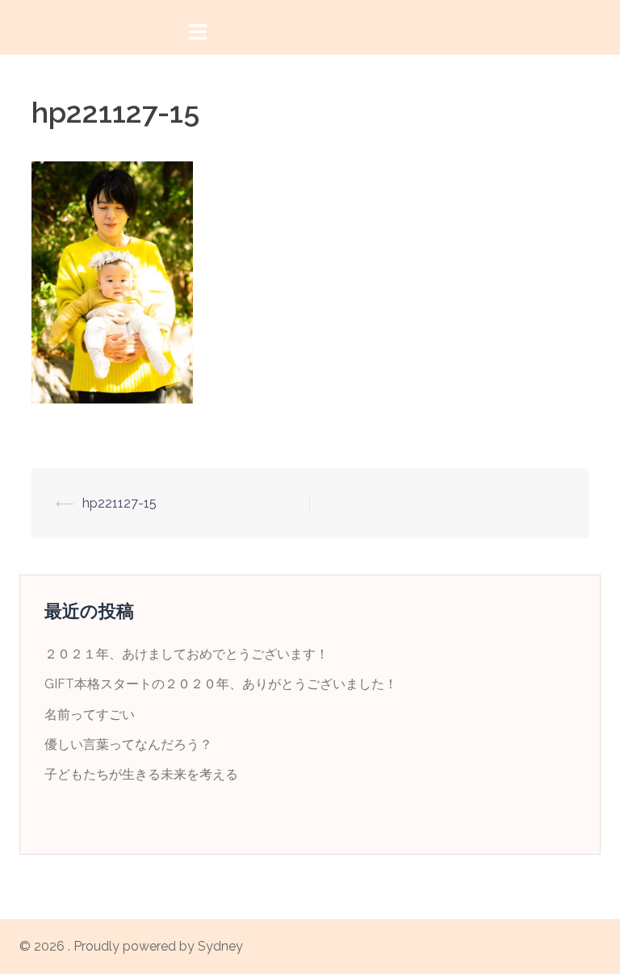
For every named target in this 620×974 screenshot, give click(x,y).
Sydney (220, 946)
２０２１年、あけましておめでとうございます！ (186, 654)
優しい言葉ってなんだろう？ (128, 744)
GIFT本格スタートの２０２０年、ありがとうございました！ (220, 684)
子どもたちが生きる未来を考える (141, 774)
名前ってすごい (89, 714)
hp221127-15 (119, 503)
